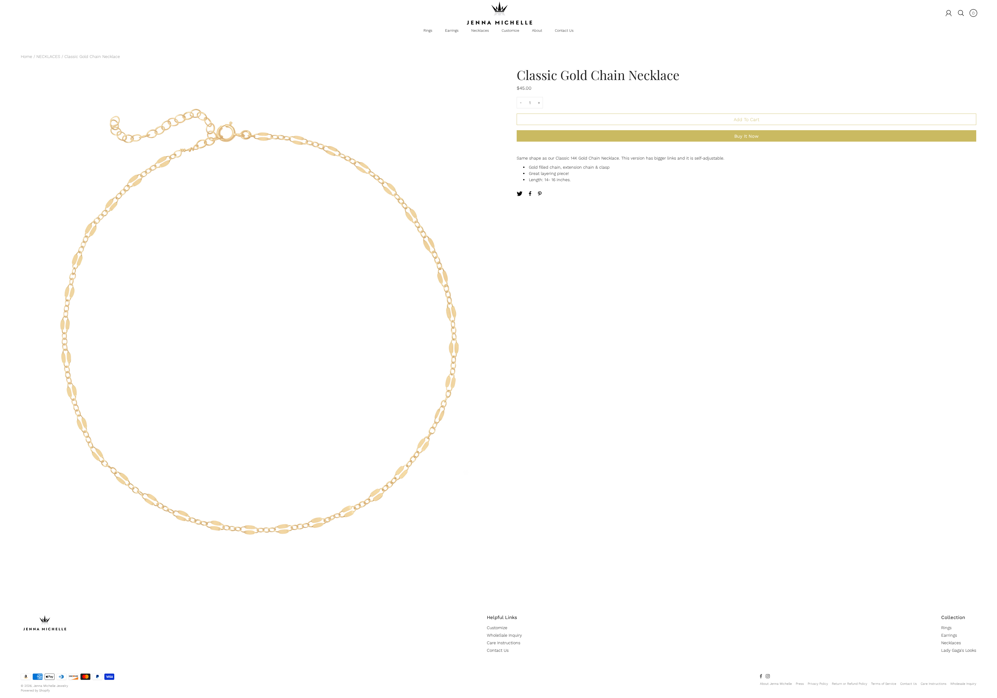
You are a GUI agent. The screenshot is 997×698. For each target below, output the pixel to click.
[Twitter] (519, 193)
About (537, 30)
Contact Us (564, 30)
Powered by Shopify (35, 690)
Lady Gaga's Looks (958, 650)
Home (26, 56)
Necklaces (480, 30)
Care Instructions (503, 642)
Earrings (452, 30)
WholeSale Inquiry (504, 635)
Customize (510, 30)
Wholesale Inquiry (963, 684)
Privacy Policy (818, 684)
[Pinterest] (540, 193)
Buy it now (746, 136)
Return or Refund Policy (849, 684)
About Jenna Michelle (776, 684)
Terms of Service (883, 684)
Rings (427, 30)
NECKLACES (48, 56)
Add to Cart (746, 119)
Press (800, 684)
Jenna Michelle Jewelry (50, 686)
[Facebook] (530, 193)
